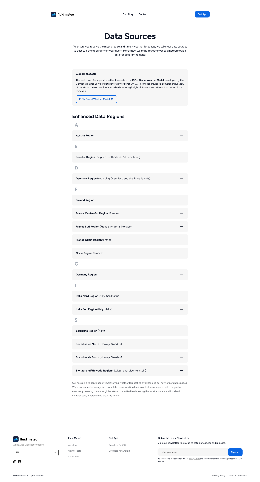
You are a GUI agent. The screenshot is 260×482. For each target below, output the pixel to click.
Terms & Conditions (238, 475)
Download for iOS (117, 445)
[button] (202, 14)
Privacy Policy (218, 475)
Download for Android (119, 450)
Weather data (74, 450)
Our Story (128, 14)
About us (72, 445)
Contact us (73, 456)
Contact (143, 14)
